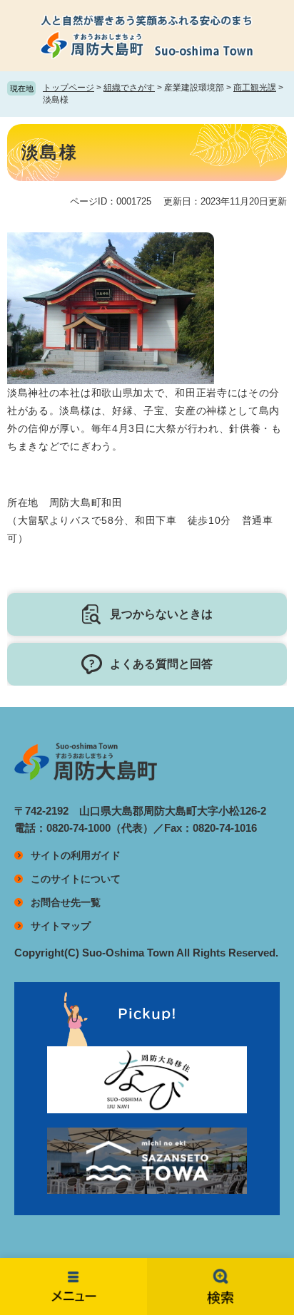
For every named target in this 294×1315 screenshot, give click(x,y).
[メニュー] (73, 1286)
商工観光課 (254, 88)
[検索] (220, 1286)
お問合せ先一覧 (66, 902)
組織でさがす (129, 88)
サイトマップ (61, 926)
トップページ (68, 88)
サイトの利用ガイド (76, 855)
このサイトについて (76, 879)
